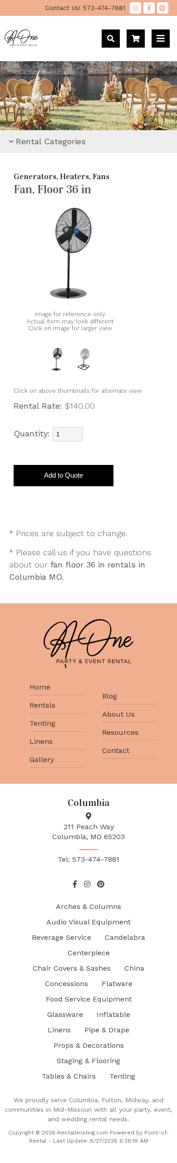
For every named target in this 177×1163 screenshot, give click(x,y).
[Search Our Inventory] (111, 38)
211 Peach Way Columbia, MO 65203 (88, 831)
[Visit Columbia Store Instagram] (135, 8)
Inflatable (113, 1014)
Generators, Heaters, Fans (61, 176)
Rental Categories (51, 141)
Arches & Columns (88, 906)
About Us (118, 714)
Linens (41, 741)
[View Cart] (136, 38)
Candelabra (125, 937)
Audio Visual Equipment (88, 922)
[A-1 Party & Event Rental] (21, 44)
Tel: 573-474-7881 (88, 859)
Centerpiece (89, 952)
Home (40, 687)
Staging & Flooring (88, 1060)
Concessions (66, 983)
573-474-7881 (85, 7)
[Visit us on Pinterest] (162, 8)
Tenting (42, 723)
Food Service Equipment (89, 999)
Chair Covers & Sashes (72, 968)
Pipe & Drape (106, 1030)
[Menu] (161, 38)
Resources (120, 732)
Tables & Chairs (69, 1076)
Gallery (42, 759)
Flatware (117, 983)
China (134, 968)
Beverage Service (61, 937)
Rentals (42, 705)
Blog (109, 696)
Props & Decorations (89, 1045)
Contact (115, 750)
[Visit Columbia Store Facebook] (149, 8)
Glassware (65, 1014)
